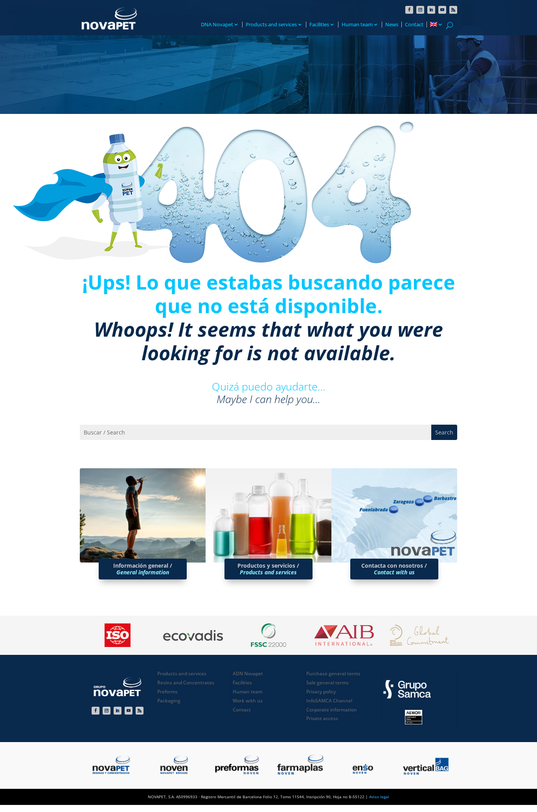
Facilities (319, 24)
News (391, 24)
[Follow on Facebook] (409, 10)
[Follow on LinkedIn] (431, 10)
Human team (357, 24)
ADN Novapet (248, 673)
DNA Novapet (217, 24)
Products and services (271, 24)
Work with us (248, 700)
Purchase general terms (333, 673)
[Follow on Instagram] (420, 10)
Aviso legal (379, 796)
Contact (414, 24)
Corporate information (331, 709)
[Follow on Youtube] (442, 10)
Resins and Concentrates (185, 682)
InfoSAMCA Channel (329, 700)
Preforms (167, 691)
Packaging (168, 700)
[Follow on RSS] (453, 10)
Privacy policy (321, 691)
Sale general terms (327, 682)
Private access (322, 718)
